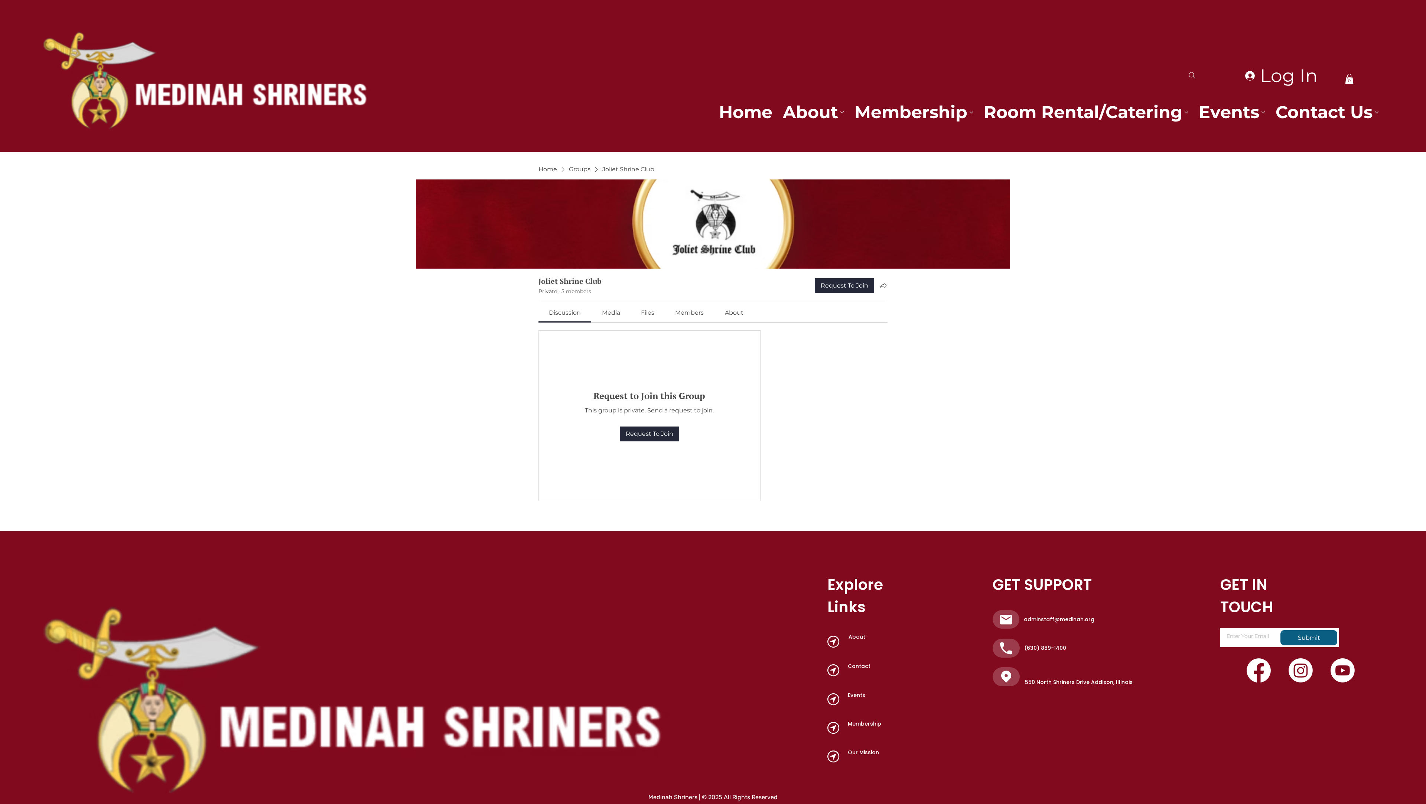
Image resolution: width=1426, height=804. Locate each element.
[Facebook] (1259, 670)
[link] (565, 312)
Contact (859, 666)
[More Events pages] (1263, 112)
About (857, 637)
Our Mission (863, 752)
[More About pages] (842, 112)
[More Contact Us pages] (1376, 112)
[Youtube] (1343, 670)
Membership (864, 723)
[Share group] (883, 285)
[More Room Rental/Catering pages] (1186, 112)
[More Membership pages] (971, 112)
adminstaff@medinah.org (1059, 619)
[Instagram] (1301, 670)
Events (856, 695)
